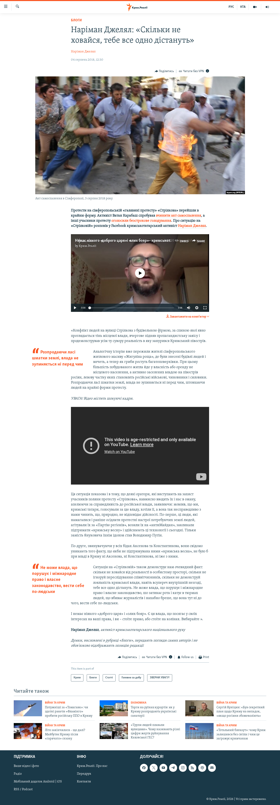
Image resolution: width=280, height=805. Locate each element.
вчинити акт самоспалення (178, 216)
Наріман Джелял (83, 51)
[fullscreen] (205, 308)
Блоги (76, 20)
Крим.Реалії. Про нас (92, 766)
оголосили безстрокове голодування (141, 221)
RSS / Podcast (23, 789)
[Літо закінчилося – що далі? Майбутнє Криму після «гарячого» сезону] (28, 731)
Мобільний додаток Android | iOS (38, 781)
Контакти (84, 781)
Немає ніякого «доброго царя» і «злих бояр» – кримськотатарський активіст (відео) (145, 241)
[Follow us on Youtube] (163, 768)
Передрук (84, 773)
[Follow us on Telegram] (173, 768)
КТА (243, 7)
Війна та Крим (55, 702)
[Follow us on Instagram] (183, 768)
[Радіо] (267, 7)
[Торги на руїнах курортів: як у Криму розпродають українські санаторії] (114, 708)
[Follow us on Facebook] (144, 768)
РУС (231, 7)
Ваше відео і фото (26, 766)
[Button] (164, 71)
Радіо (18, 773)
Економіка (138, 702)
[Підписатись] (212, 768)
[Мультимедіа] (255, 7)
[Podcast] (202, 768)
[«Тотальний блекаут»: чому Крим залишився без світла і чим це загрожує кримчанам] (199, 731)
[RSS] (192, 768)
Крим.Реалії (87, 246)
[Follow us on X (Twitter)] (153, 768)
